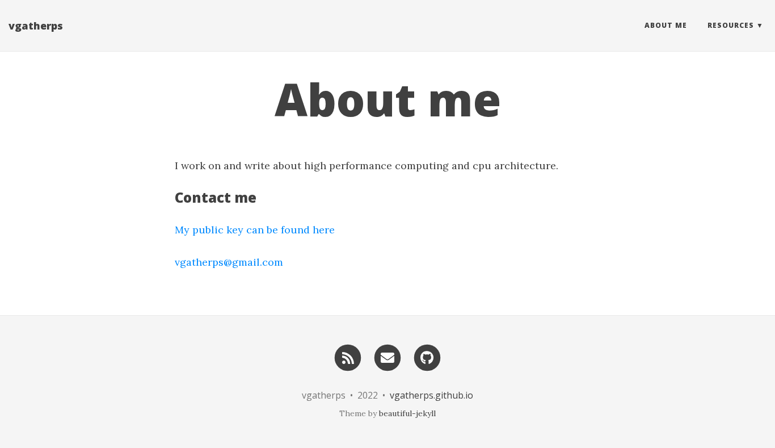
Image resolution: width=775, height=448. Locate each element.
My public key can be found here (255, 229)
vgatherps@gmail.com (229, 262)
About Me (666, 25)
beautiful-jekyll (407, 413)
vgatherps (36, 25)
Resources (730, 25)
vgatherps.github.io (431, 395)
